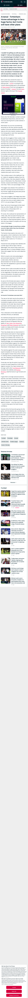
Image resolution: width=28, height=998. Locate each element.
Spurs (22, 89)
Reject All (14, 991)
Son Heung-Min (17, 323)
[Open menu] (24, 2)
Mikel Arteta (5, 87)
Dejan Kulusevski (14, 325)
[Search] (21, 2)
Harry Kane (9, 323)
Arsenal (14, 89)
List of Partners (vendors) (7, 984)
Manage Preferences (14, 995)
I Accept (14, 987)
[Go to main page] (8, 2)
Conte (11, 83)
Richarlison (4, 325)
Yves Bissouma (17, 368)
